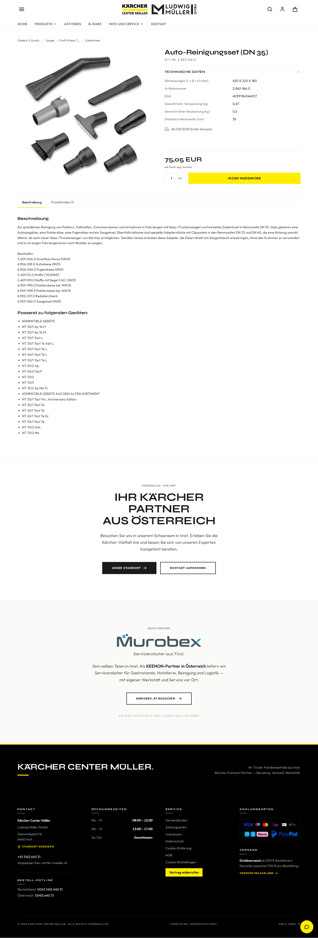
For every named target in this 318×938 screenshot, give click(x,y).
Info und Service (124, 24)
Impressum (174, 834)
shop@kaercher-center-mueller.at (42, 863)
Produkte (43, 24)
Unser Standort (126, 568)
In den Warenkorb (244, 178)
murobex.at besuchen (155, 698)
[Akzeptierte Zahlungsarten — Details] (270, 829)
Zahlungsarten (176, 827)
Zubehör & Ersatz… (29, 40)
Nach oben (287, 924)
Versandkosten (177, 820)
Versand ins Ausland (257, 873)
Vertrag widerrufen (184, 872)
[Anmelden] (282, 9)
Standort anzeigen (38, 846)
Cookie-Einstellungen (181, 862)
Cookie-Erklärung (178, 848)
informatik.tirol (203, 924)
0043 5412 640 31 (50, 889)
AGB (169, 855)
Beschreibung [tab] (32, 202)
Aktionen (72, 24)
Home (22, 24)
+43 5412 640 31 (29, 857)
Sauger (50, 40)
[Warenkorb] (295, 9)
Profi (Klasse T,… (70, 40)
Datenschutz (175, 841)
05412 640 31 (44, 895)
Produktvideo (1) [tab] (62, 202)
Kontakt (158, 24)
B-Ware (94, 24)
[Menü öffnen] (22, 9)
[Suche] (269, 9)
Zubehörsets (92, 40)
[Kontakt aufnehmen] (306, 926)
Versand (187, 167)
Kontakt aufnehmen (188, 568)
